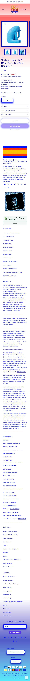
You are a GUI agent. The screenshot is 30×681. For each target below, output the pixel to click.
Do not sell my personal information (13, 601)
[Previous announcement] (3, 1)
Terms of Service (7, 587)
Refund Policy (7, 594)
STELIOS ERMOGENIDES (9, 276)
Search (5, 605)
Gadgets (5, 545)
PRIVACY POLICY (7, 258)
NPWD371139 (7, 424)
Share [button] (4, 70)
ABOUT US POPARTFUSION (10, 261)
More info (15, 223)
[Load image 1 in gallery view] (7, 52)
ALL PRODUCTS (7, 244)
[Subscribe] (24, 626)
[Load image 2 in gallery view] (15, 52)
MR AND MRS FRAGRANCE (10, 269)
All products (6, 609)
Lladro (5, 556)
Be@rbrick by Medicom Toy (10, 535)
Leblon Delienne (7, 563)
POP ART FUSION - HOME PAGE (11, 233)
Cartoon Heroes (7, 542)
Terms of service (15, 675)
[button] (3, 9)
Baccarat (5, 552)
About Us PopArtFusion (9, 577)
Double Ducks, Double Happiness (12, 584)
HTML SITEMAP (7, 265)
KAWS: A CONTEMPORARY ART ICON (12, 272)
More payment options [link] (15, 129)
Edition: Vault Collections (10, 531)
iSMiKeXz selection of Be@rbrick (12, 560)
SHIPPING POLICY (7, 251)
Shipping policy (24, 675)
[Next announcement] (27, 1)
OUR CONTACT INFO (8, 236)
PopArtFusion (8, 673)
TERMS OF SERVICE (8, 247)
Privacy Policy (7, 598)
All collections (7, 612)
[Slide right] (28, 52)
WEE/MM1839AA (21, 372)
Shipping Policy (7, 591)
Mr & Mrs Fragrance (8, 567)
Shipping (10, 76)
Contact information (15, 678)
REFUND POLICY (7, 254)
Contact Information (8, 580)
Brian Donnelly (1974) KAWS (10, 549)
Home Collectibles (8, 538)
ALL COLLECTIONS (8, 240)
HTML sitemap (7, 616)
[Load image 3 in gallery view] (22, 52)
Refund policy (25, 673)
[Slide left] (2, 52)
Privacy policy (7, 675)
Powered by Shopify (16, 673)
